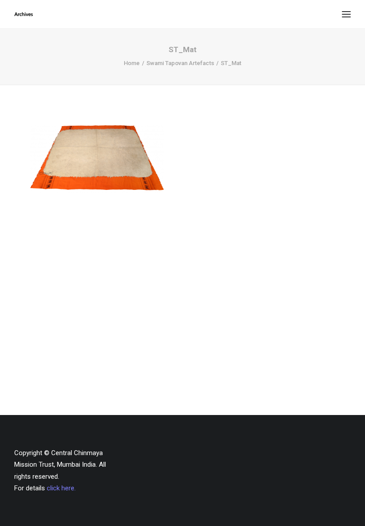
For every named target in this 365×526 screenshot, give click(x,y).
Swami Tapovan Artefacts (180, 63)
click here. (61, 488)
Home (132, 63)
